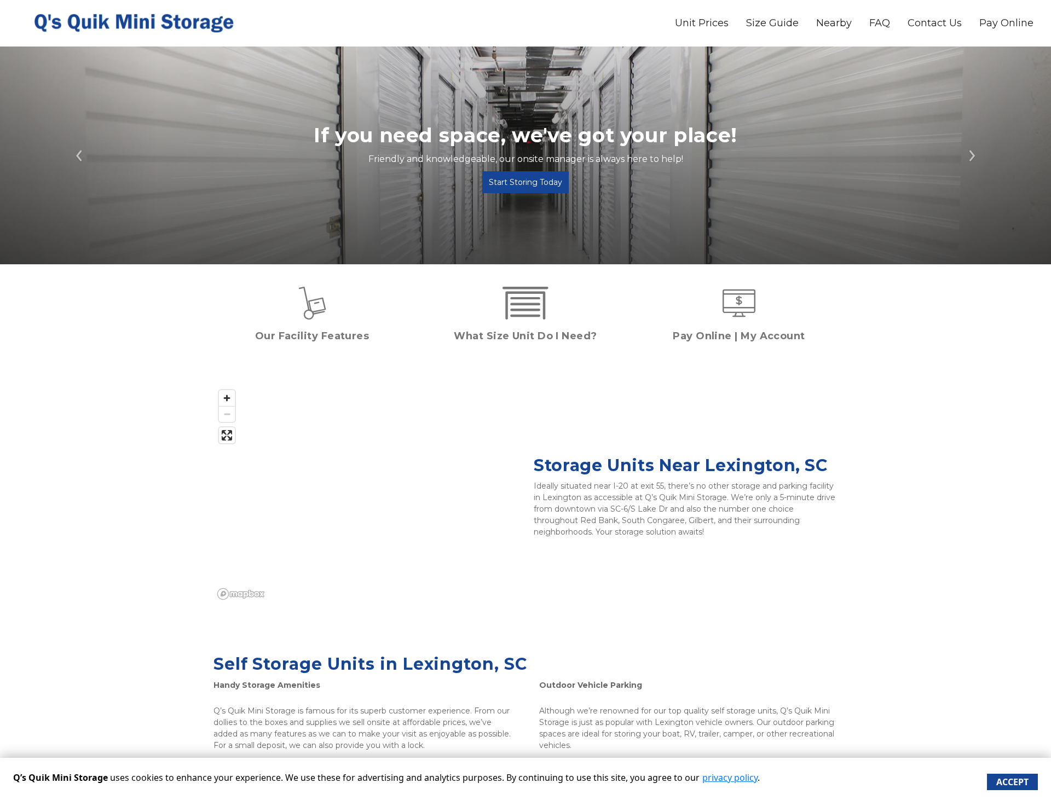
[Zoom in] (227, 398)
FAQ (879, 23)
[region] (365, 494)
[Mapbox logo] (241, 594)
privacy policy (730, 778)
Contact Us (935, 23)
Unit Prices (702, 23)
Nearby (834, 23)
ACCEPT (1012, 782)
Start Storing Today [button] (525, 182)
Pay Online (1006, 23)
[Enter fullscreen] (227, 435)
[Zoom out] (227, 414)
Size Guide (772, 23)
